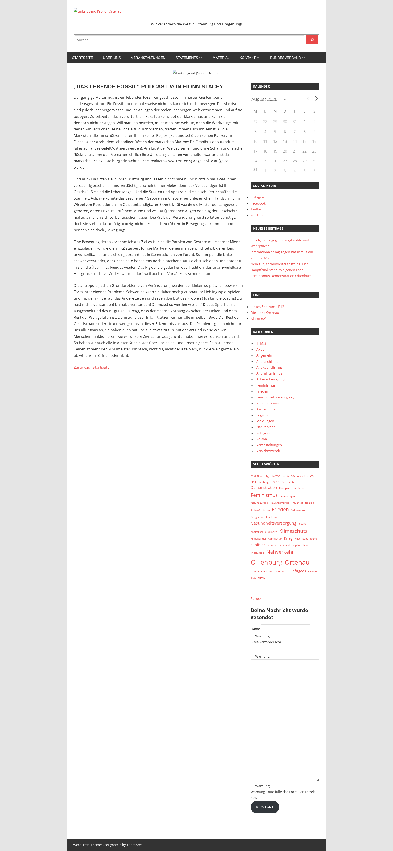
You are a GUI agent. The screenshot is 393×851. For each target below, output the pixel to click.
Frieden (262, 391)
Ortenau (297, 562)
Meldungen (265, 421)
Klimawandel (258, 538)
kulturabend (309, 538)
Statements (187, 58)
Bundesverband (285, 58)
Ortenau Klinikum (261, 571)
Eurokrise (298, 488)
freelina (309, 502)
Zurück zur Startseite (91, 367)
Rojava (261, 439)
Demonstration (264, 487)
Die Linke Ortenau (265, 312)
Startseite (82, 58)
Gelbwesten (298, 510)
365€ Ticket (257, 476)
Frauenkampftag (279, 502)
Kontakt (248, 58)
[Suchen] (312, 39)
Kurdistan (258, 545)
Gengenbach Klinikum (264, 517)
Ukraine (312, 571)
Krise (297, 538)
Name (255, 628)
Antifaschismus (268, 361)
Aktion (261, 349)
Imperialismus (267, 403)
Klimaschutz (265, 409)
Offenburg (267, 562)
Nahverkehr (265, 427)
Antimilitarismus (269, 373)
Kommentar (275, 538)
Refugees (263, 433)
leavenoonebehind (279, 545)
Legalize (262, 415)
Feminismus (265, 385)
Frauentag (297, 502)
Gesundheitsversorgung (275, 397)
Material (221, 58)
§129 (253, 577)
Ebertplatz (285, 488)
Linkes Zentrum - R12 (267, 306)
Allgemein (264, 355)
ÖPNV (261, 577)
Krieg (288, 538)
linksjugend (257, 552)
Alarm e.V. (259, 318)
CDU (312, 476)
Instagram (258, 197)
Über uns (112, 58)
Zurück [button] (256, 598)
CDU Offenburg (260, 482)
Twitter (256, 209)
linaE (306, 545)
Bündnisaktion (299, 476)
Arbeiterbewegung (270, 379)
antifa (285, 476)
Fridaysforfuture (260, 510)
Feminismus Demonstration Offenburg (281, 275)
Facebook (258, 203)
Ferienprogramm (289, 496)
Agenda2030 (273, 476)
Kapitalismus (258, 531)
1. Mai (261, 343)
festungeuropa (259, 502)
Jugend (302, 523)
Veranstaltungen (148, 58)
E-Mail (266, 642)
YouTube (257, 215)
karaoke (272, 531)
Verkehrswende (268, 450)
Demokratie (288, 482)
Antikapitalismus (269, 367)
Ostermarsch (281, 571)
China (275, 482)
